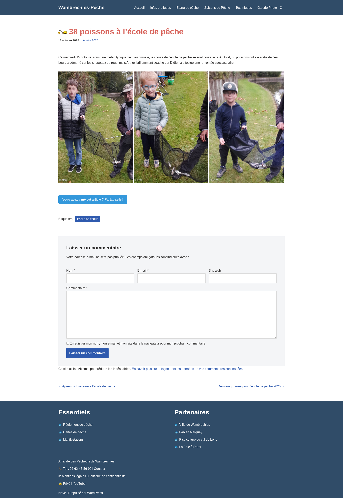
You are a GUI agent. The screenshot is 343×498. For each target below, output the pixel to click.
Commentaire (76, 288)
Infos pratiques (160, 7)
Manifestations (73, 439)
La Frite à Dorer (190, 447)
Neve (62, 493)
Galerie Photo (267, 7)
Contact (99, 468)
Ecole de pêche (87, 219)
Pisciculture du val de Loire (198, 439)
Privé (66, 483)
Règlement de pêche (77, 424)
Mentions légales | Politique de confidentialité (94, 476)
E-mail (142, 270)
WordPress (95, 493)
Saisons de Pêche (217, 7)
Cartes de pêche (74, 432)
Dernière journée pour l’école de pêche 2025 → (251, 386)
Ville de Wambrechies (194, 424)
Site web (215, 270)
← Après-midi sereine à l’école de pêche (86, 386)
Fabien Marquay (190, 432)
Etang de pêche (187, 7)
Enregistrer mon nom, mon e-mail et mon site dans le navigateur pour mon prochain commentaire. (138, 343)
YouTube (79, 483)
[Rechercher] (281, 7)
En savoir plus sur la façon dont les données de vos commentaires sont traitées (187, 369)
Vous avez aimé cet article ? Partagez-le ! (92, 199)
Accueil (139, 7)
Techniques (244, 7)
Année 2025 (90, 40)
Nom (70, 270)
